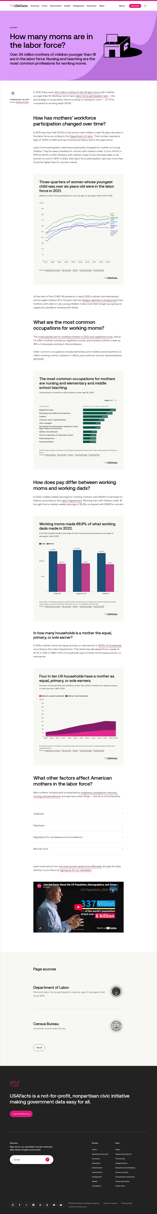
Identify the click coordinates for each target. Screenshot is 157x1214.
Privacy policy (126, 1203)
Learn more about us (21, 1114)
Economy (35, 6)
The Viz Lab (120, 1159)
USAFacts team (22, 102)
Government (56, 6)
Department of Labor (81, 136)
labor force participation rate (92, 95)
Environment (97, 1168)
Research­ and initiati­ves (125, 1168)
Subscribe (135, 6)
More (101, 6)
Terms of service (110, 1203)
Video (117, 1150)
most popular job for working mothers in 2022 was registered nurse (75, 336)
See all (39, 1048)
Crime (44, 6)
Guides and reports (123, 1154)
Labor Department (71, 500)
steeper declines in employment (99, 300)
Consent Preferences (77, 1207)
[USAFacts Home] (19, 6)
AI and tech (120, 1186)
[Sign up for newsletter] (47, 1160)
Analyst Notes (121, 1163)
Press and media (122, 1181)
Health (67, 6)
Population (96, 1186)
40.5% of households (109, 645)
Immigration (78, 6)
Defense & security (100, 1154)
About (122, 6)
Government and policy (124, 1177)
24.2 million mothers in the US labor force (77, 92)
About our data (121, 1172)
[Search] (145, 6)
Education (92, 6)
